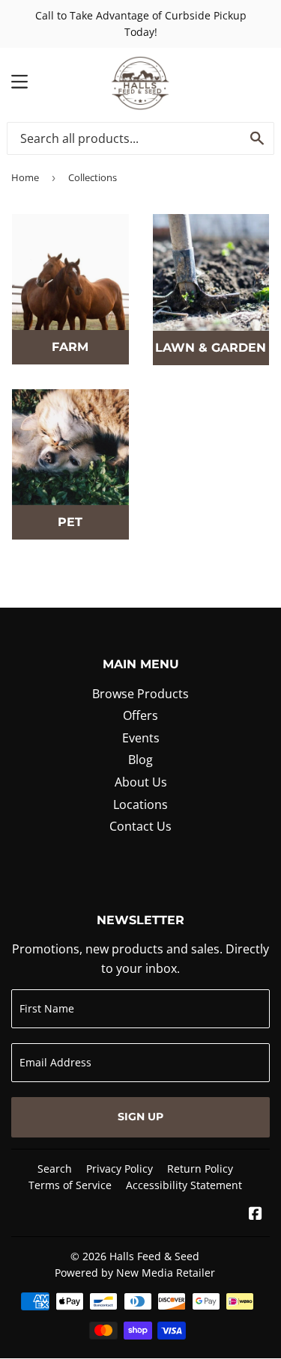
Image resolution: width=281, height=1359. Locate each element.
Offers (140, 715)
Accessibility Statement (184, 1185)
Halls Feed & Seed (154, 1256)
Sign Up (140, 1116)
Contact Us (140, 826)
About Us (141, 782)
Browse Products (140, 693)
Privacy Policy (119, 1168)
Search (54, 1168)
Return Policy (200, 1168)
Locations (140, 804)
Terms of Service (70, 1185)
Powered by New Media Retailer (135, 1272)
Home (25, 177)
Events (141, 738)
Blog (140, 759)
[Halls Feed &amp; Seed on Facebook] (255, 1214)
